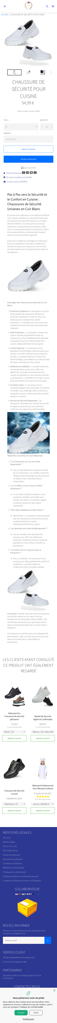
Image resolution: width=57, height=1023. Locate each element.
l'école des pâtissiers (11, 855)
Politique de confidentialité (31, 1007)
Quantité (44, 120)
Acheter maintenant (28, 159)
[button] (43, 796)
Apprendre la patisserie (13, 859)
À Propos (7, 837)
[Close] (54, 990)
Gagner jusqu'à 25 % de (31, 975)
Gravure (7, 133)
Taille (6, 120)
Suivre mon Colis (10, 846)
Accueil (5, 14)
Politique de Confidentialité (14, 872)
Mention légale (9, 842)
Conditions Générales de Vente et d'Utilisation (22, 880)
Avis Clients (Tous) (10, 850)
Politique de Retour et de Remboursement (20, 876)
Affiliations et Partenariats (13, 867)
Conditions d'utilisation (12, 863)
